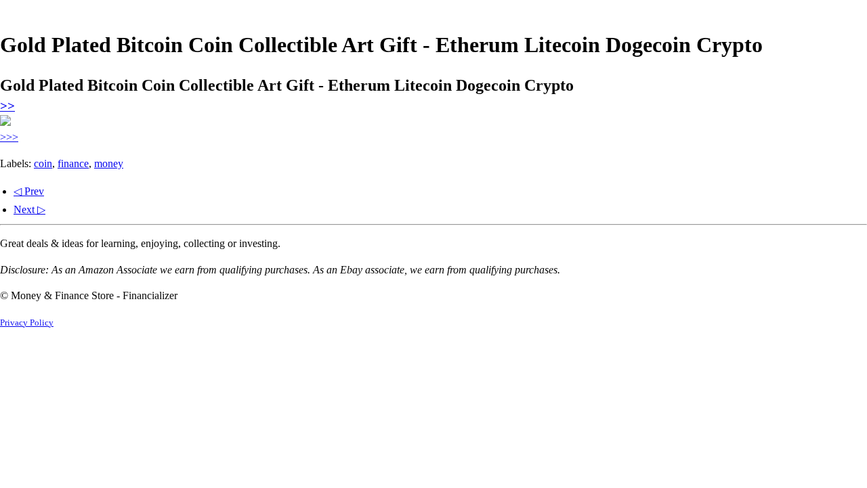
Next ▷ (29, 209)
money (108, 163)
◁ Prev (29, 191)
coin (43, 163)
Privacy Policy (27, 323)
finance (73, 163)
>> (7, 106)
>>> (9, 137)
